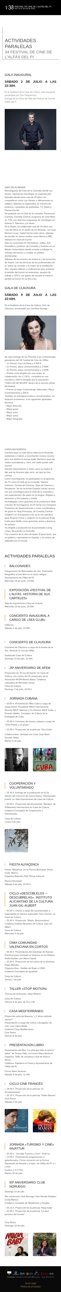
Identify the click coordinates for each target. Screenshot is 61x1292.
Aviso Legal (30, 1283)
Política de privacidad (30, 1286)
